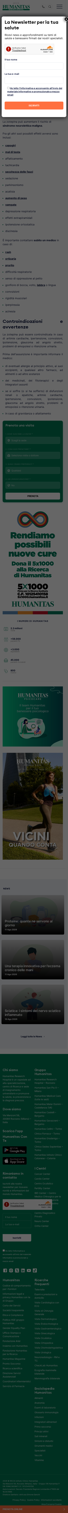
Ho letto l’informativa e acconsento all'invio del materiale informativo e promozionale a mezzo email (34, 91)
